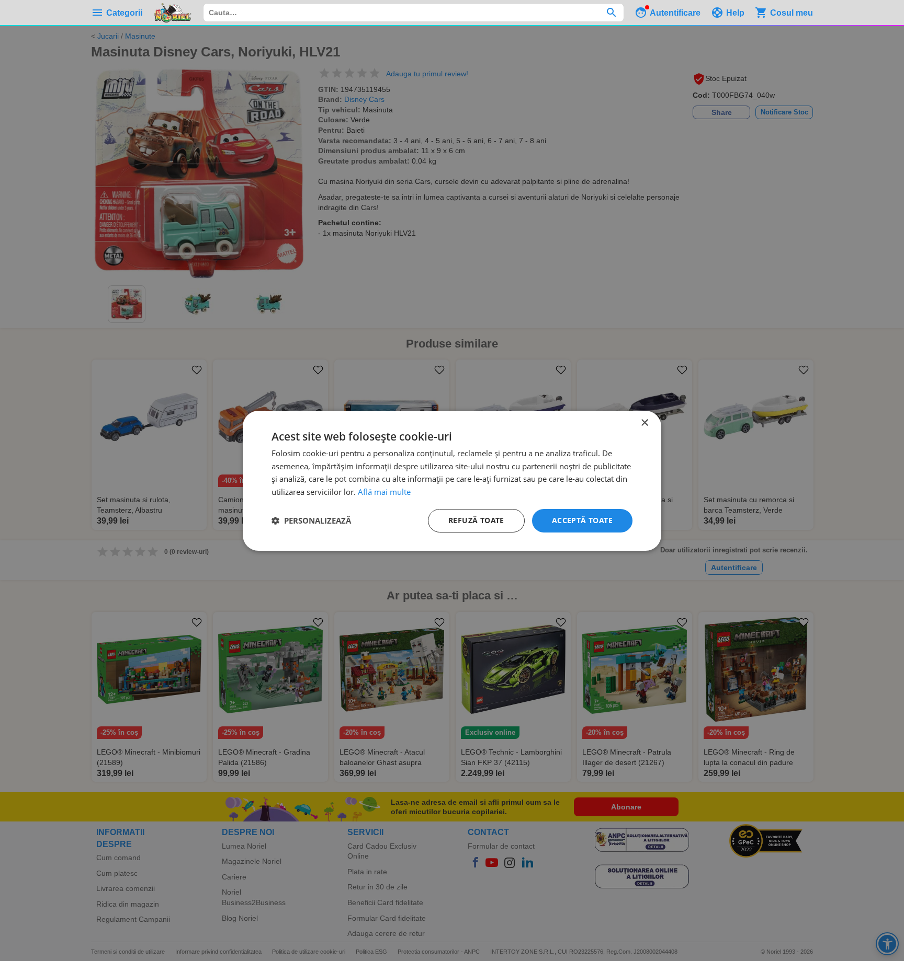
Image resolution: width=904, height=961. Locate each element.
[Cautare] (611, 12)
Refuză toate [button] (476, 520)
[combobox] (413, 12)
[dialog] (452, 480)
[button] (311, 520)
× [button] (644, 422)
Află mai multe (384, 492)
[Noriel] (173, 12)
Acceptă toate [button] (582, 520)
